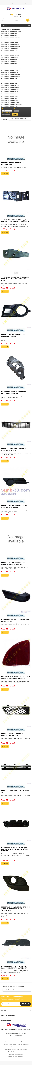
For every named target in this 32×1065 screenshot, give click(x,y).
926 (13, 990)
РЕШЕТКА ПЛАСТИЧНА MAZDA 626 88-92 (15, 791)
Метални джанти (8, 1044)
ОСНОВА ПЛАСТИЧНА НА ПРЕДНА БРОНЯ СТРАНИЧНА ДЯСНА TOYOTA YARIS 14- (14, 849)
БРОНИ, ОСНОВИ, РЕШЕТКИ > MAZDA (9, 72)
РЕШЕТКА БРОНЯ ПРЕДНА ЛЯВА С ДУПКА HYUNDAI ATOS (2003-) (14, 563)
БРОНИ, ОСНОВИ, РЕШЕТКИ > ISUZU (9, 57)
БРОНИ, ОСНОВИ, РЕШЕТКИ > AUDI (9, 33)
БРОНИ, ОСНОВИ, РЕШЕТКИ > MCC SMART (11, 74)
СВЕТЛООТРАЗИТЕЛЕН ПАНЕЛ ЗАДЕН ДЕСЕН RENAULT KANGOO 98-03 (15, 677)
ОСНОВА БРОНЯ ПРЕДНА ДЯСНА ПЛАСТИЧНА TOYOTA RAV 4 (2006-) (14, 967)
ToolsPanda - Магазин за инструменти (16, 1051)
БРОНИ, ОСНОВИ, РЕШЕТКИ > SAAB (9, 93)
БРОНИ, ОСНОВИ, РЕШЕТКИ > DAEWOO (10, 44)
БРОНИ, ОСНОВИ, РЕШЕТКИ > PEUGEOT (10, 85)
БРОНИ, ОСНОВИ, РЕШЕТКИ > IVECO (9, 59)
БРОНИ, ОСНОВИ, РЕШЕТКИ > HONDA (9, 53)
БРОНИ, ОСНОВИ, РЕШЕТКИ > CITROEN (10, 40)
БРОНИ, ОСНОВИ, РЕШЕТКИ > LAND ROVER (11, 68)
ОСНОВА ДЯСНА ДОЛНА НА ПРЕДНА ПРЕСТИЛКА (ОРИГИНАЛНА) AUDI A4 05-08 (15, 278)
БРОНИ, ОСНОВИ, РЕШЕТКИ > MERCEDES (10, 76)
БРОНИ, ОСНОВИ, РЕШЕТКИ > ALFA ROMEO (11, 31)
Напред (27, 990)
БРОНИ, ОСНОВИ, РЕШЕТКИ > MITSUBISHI (10, 80)
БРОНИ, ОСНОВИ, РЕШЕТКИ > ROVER (9, 91)
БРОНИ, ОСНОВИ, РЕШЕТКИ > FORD (9, 52)
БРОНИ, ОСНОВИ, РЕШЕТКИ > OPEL (9, 83)
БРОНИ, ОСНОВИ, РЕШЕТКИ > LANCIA (9, 66)
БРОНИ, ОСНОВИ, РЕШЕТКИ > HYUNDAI (10, 55)
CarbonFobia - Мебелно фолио (15, 1056)
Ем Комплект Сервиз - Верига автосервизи (16, 1049)
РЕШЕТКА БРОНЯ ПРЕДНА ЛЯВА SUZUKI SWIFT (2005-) (13, 335)
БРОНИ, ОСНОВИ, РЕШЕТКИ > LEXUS (9, 70)
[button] (16, 15)
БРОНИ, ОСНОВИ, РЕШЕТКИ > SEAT (9, 94)
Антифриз (13, 1041)
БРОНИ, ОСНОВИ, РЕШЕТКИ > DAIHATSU (10, 46)
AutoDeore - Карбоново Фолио (16, 1054)
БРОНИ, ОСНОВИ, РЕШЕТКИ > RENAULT (10, 89)
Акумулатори (16, 1044)
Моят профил (10, 3)
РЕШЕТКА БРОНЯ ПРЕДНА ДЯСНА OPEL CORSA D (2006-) (14, 506)
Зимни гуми (24, 1041)
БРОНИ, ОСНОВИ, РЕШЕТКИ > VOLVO (9, 106)
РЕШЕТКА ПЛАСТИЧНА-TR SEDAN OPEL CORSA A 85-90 (14, 449)
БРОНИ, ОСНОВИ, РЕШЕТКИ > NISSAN (9, 81)
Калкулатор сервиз (16, 1046)
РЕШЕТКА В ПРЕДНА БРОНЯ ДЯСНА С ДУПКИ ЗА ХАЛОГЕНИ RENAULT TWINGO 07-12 (15, 908)
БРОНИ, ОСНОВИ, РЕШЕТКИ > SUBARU (10, 98)
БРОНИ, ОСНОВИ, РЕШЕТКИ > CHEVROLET (11, 37)
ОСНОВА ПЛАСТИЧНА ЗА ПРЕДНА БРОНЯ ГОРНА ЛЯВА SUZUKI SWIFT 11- (15, 220)
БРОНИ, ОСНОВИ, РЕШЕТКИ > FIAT (9, 50)
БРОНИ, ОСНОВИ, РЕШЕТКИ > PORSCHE (10, 87)
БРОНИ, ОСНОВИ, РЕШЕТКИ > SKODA (9, 96)
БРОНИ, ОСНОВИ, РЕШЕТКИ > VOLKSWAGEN (11, 104)
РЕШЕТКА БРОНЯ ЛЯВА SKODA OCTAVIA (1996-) (13, 163)
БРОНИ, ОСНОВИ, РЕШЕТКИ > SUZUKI (9, 100)
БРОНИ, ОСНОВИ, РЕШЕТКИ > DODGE (9, 48)
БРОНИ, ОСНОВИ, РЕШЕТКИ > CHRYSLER (10, 39)
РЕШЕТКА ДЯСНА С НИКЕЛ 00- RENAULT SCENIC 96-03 (12, 734)
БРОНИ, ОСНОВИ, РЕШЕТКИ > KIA (9, 63)
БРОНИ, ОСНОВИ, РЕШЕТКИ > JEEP (9, 61)
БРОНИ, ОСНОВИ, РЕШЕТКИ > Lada (9, 65)
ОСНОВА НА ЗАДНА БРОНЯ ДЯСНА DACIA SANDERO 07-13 (14, 392)
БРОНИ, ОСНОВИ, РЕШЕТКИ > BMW (9, 35)
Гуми (19, 1041)
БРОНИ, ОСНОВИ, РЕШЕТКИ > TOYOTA (10, 102)
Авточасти (7, 1041)
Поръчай (5, 173)
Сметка (19, 3)
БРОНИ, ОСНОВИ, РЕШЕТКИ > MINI (9, 78)
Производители (24, 1044)
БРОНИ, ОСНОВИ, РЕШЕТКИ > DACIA (9, 42)
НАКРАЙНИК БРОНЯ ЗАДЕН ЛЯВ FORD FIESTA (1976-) (15, 620)
